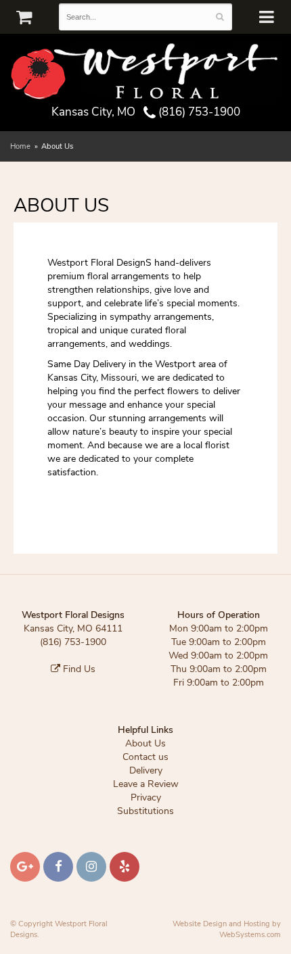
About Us (145, 743)
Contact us (145, 756)
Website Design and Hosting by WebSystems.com (227, 929)
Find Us (77, 669)
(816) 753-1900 (198, 112)
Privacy (146, 797)
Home (20, 146)
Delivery (145, 770)
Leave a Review (146, 784)
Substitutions (145, 811)
